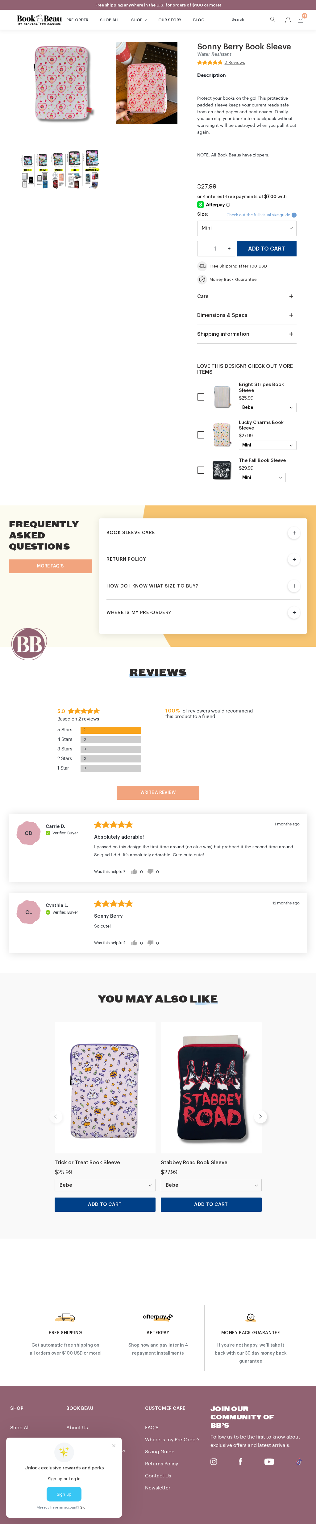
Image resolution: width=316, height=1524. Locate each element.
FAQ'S (152, 1427)
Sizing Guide (159, 1451)
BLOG (198, 20)
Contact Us (158, 1475)
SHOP (137, 20)
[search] (250, 19)
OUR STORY (169, 20)
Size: (202, 214)
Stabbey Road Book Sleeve (194, 1162)
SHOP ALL (109, 20)
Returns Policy (161, 1463)
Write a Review (158, 793)
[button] (221, 62)
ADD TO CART (105, 1204)
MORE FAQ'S (50, 566)
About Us (77, 1427)
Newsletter (157, 1487)
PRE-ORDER (77, 20)
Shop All (20, 1427)
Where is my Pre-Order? (172, 1439)
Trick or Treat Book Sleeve (87, 1162)
